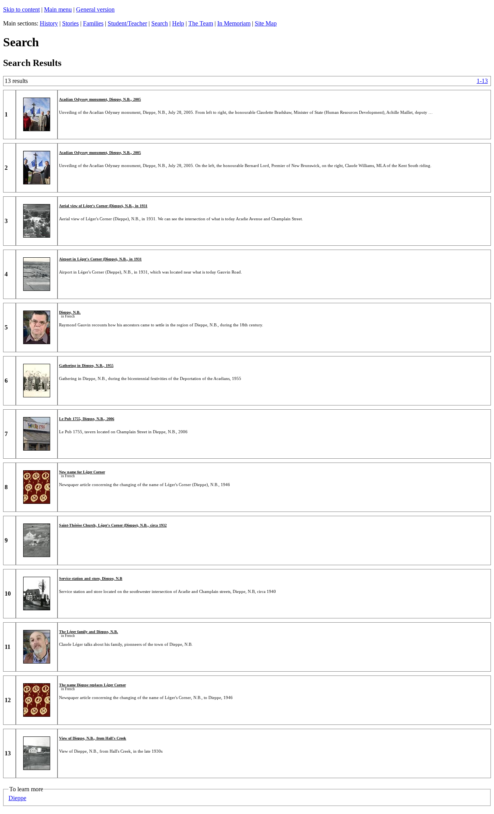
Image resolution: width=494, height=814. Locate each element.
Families (93, 23)
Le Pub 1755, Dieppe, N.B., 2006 (86, 419)
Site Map (266, 23)
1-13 (482, 81)
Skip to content (21, 9)
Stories (70, 23)
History (49, 23)
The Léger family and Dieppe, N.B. (88, 632)
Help (178, 23)
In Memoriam (233, 23)
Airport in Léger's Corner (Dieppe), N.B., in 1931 (100, 259)
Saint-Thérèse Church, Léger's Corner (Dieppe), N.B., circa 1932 (113, 525)
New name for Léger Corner (82, 472)
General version (95, 9)
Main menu (58, 9)
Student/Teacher (127, 23)
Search (159, 23)
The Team (200, 23)
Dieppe (17, 798)
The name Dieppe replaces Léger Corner (92, 685)
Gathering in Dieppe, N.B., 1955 (86, 365)
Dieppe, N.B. (70, 312)
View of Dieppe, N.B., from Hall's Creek (92, 738)
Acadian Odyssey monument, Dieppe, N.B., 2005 (100, 99)
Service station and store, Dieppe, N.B (90, 578)
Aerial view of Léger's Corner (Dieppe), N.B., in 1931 (103, 206)
